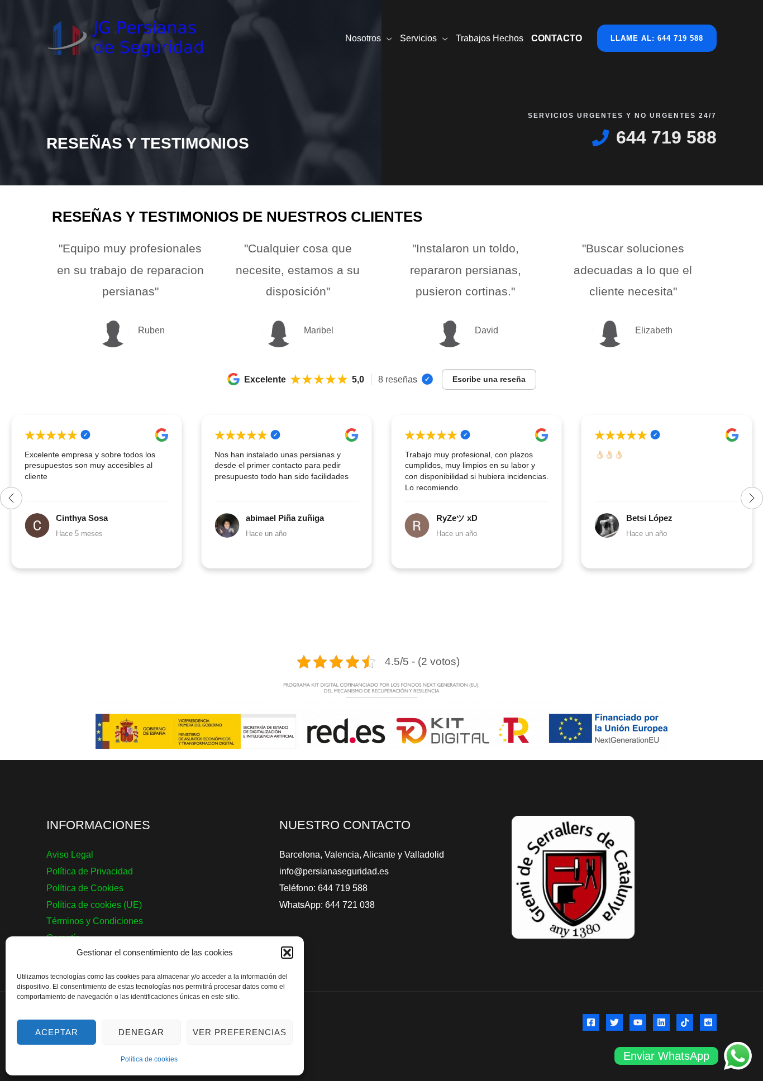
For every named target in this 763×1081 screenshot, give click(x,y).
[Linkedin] (661, 1022)
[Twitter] (614, 1022)
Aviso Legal (69, 854)
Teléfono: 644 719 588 (323, 888)
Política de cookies (149, 1059)
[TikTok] (684, 1022)
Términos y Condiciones (94, 921)
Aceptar (56, 1032)
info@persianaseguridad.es (334, 871)
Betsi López (459, 518)
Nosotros (363, 38)
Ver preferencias (240, 1032)
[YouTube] (638, 1022)
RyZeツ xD (266, 518)
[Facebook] (591, 1022)
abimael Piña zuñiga (95, 518)
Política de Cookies (84, 888)
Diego (637, 518)
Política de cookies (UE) (94, 905)
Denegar (141, 1032)
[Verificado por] (427, 379)
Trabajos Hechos (489, 38)
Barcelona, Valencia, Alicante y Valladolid (361, 854)
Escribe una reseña (489, 379)
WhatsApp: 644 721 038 (327, 905)
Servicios (418, 38)
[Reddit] (708, 1022)
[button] (287, 952)
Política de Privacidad (89, 871)
